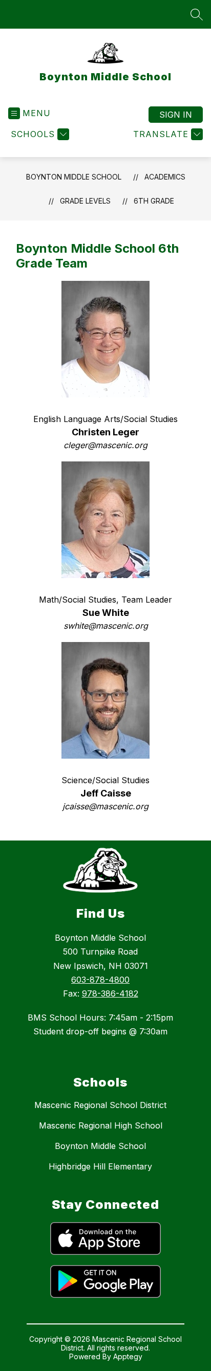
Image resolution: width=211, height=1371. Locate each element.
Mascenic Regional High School (100, 1125)
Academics (164, 176)
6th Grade (154, 200)
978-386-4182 (110, 993)
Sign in (175, 114)
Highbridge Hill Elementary (100, 1166)
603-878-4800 (100, 980)
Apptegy (127, 1356)
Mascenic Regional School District (100, 1105)
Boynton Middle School (73, 176)
